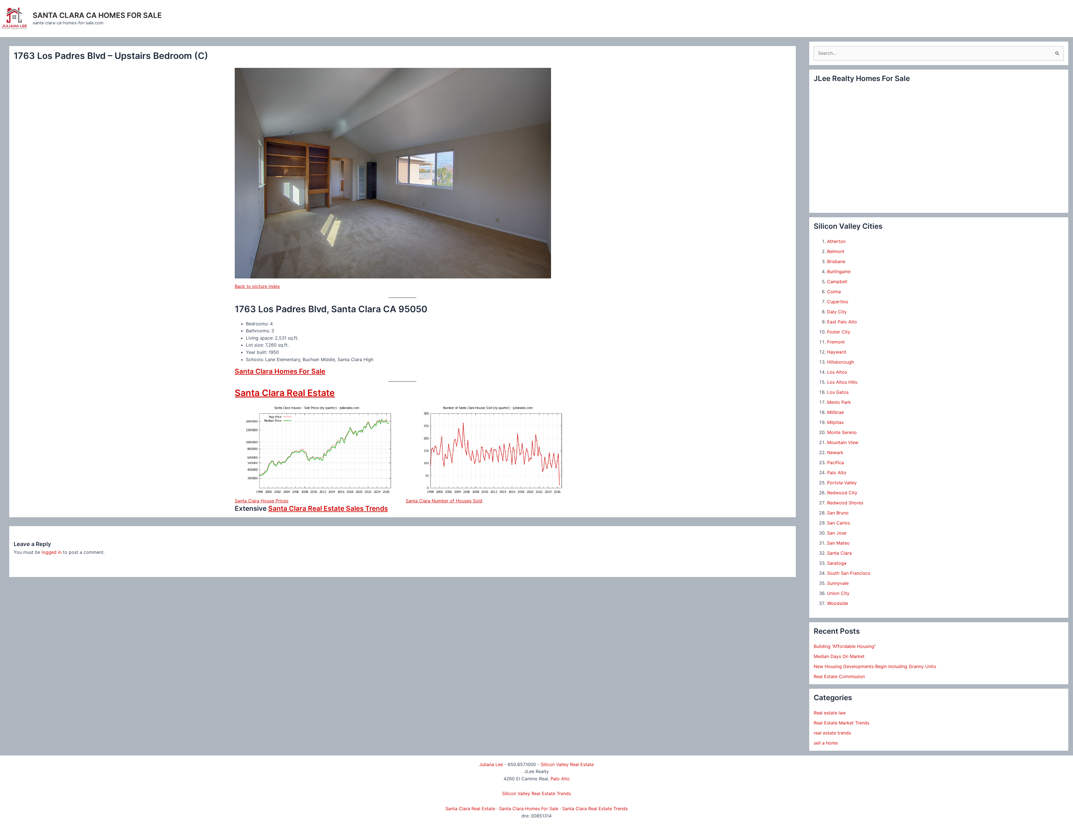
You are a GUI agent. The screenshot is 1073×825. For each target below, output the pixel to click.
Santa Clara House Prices (261, 501)
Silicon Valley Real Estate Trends (536, 793)
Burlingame (839, 271)
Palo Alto (836, 472)
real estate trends (832, 733)
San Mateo (838, 543)
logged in (51, 552)
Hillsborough (840, 362)
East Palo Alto (842, 322)
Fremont (836, 342)
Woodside (837, 603)
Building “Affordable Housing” (845, 646)
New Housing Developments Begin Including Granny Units (875, 666)
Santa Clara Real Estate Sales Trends (328, 508)
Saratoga (836, 563)
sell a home (826, 743)
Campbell (837, 281)
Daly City (837, 311)
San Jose (836, 533)
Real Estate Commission (839, 676)
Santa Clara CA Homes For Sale (97, 15)
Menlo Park (839, 402)
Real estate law (830, 713)
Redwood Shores (845, 503)
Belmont (835, 251)
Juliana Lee (491, 764)
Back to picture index (257, 286)
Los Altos (837, 372)
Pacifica (835, 462)
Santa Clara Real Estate (285, 392)
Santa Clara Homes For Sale (280, 371)
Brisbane (836, 261)
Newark (835, 452)
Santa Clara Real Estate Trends (595, 808)
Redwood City (842, 492)
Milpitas (835, 422)
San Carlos (838, 523)
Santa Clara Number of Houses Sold (444, 501)
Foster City (838, 332)
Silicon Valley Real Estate (567, 764)
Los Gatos (838, 392)
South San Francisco (848, 573)
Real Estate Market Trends (841, 723)
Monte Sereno (842, 432)
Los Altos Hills (842, 382)
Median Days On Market (839, 656)
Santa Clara (839, 553)
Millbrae (835, 412)
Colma (834, 291)
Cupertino (837, 301)
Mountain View (842, 442)
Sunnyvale (838, 583)
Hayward (836, 352)
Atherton (836, 241)
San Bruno (838, 513)
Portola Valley (842, 482)
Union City (838, 593)
